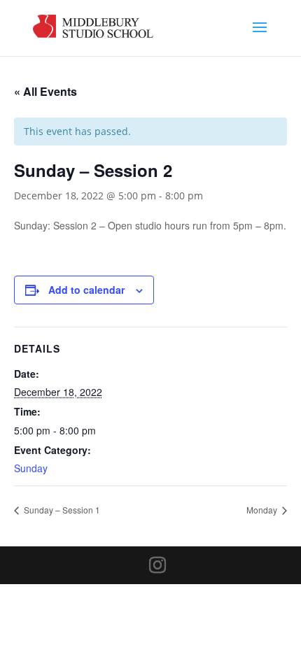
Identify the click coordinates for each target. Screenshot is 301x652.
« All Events (45, 91)
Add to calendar (86, 290)
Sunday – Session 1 (61, 510)
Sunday (31, 468)
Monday (262, 510)
